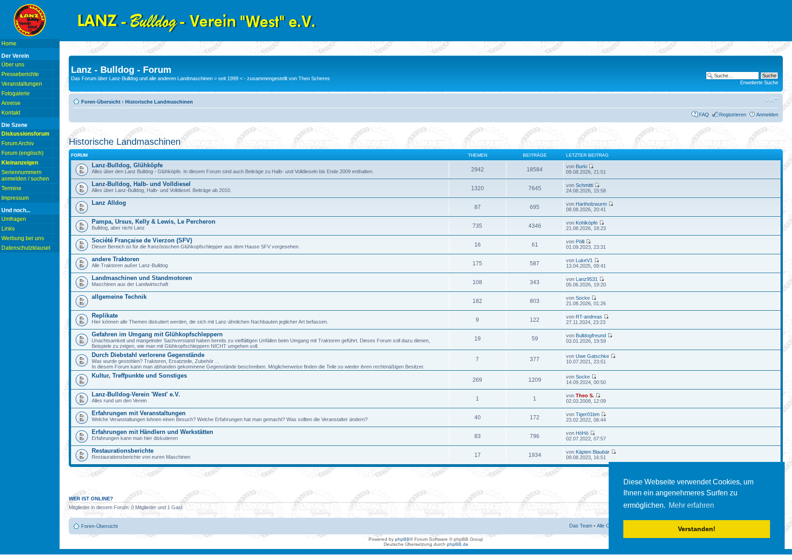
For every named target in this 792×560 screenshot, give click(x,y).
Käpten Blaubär (593, 452)
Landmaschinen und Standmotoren (142, 278)
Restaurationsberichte (123, 450)
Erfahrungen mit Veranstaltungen (139, 413)
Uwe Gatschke (592, 356)
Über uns (12, 64)
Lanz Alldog (109, 202)
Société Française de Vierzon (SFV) (142, 240)
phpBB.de (457, 544)
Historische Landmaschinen (159, 101)
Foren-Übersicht (101, 101)
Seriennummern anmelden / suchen (25, 175)
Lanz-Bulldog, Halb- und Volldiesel (141, 184)
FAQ (704, 114)
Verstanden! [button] (696, 529)
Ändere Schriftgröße (771, 100)
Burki (581, 166)
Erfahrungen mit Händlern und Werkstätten (152, 431)
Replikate (105, 315)
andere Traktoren (115, 259)
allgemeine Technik (119, 296)
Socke (583, 298)
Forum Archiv (17, 143)
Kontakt (10, 113)
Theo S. (585, 395)
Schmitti (584, 185)
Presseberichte (20, 74)
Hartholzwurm (591, 204)
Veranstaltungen (21, 84)
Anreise (11, 103)
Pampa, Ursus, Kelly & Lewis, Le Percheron (153, 221)
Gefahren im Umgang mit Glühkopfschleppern (157, 334)
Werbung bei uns (22, 238)
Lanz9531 (587, 279)
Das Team (580, 525)
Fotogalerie (15, 93)
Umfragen (13, 219)
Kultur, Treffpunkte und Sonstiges (139, 375)
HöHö (582, 433)
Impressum (15, 198)
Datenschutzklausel (25, 248)
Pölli (580, 241)
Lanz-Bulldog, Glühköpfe (127, 165)
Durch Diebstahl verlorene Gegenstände (148, 354)
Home (8, 43)
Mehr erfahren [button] (691, 505)
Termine (11, 188)
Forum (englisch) (22, 153)
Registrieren (732, 114)
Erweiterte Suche (759, 82)
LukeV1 (584, 260)
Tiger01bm (588, 414)
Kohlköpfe (587, 222)
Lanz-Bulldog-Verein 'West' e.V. (136, 394)
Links (8, 228)
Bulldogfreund (591, 335)
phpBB (402, 539)
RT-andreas (589, 316)
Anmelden (767, 114)
